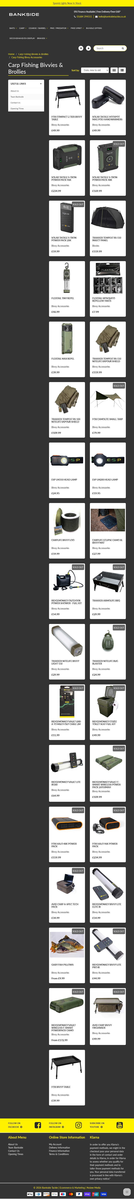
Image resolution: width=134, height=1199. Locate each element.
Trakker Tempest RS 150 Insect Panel (106, 239)
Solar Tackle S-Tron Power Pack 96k (63, 178)
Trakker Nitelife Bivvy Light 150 (65, 662)
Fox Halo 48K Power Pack (64, 845)
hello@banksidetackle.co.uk (112, 16)
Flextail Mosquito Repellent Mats (103, 299)
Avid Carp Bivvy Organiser (102, 1026)
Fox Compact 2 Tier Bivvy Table (66, 118)
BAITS (12, 28)
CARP (21, 28)
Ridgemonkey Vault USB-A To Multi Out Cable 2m (66, 722)
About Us (15, 91)
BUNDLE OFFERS (94, 28)
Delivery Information (59, 1147)
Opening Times (17, 108)
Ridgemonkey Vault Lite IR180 (66, 783)
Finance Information (59, 1150)
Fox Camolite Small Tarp (107, 419)
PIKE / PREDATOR (58, 28)
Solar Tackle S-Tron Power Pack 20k (63, 239)
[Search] (123, 48)
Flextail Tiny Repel (62, 298)
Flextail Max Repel (62, 358)
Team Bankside (17, 97)
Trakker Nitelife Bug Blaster (105, 662)
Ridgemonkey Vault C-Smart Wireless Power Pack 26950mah (106, 785)
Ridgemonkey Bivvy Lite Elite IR (106, 905)
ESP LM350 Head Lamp (64, 479)
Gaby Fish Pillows (62, 964)
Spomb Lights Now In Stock (67, 3)
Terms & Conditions (59, 1154)
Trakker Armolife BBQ (106, 600)
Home (11, 54)
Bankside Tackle (50, 1187)
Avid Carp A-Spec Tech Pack (64, 905)
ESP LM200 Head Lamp (105, 479)
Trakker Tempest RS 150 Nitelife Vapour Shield (106, 360)
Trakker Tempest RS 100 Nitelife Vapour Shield (65, 420)
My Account (55, 1144)
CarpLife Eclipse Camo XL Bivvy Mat (107, 541)
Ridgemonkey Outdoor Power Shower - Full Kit (66, 602)
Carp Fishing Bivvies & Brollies (33, 54)
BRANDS (41, 38)
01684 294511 (84, 16)
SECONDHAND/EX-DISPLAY (22, 38)
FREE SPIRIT (76, 28)
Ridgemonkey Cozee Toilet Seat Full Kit (104, 722)
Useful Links (18, 83)
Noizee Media (93, 1187)
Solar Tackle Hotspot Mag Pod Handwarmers (107, 118)
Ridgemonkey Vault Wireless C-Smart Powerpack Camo (63, 1028)
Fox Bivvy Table (60, 1087)
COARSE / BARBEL (37, 28)
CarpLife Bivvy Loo (62, 540)
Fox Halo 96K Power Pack (104, 845)
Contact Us (15, 102)
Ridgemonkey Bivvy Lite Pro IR (106, 966)
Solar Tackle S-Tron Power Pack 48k (104, 178)
